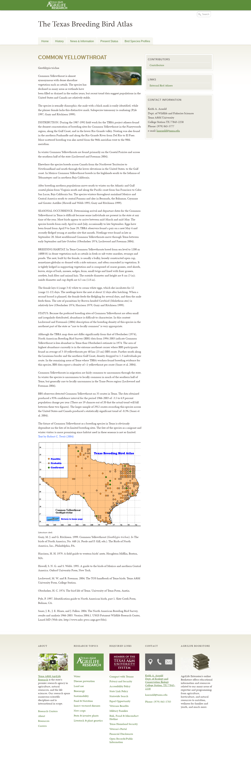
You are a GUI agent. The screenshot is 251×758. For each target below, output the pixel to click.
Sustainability (81, 696)
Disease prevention (84, 681)
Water (77, 676)
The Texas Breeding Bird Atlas (85, 23)
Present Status (109, 41)
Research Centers (48, 711)
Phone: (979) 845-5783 (158, 702)
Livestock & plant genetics (88, 720)
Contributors (157, 65)
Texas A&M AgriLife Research (49, 678)
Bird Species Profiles (137, 41)
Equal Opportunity (119, 701)
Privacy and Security (120, 681)
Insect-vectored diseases (87, 706)
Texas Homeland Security (123, 724)
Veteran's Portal (118, 729)
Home (45, 41)
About (41, 716)
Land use (79, 686)
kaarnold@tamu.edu (168, 131)
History (59, 41)
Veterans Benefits (119, 706)
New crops (80, 711)
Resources (43, 721)
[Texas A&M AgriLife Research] (57, 5)
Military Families (118, 711)
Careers (42, 726)
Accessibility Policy (119, 686)
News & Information (82, 41)
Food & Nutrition (83, 701)
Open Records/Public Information (121, 740)
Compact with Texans (121, 676)
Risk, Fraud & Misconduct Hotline (123, 717)
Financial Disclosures (121, 734)
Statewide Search (118, 696)
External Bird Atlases (161, 85)
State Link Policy (118, 691)
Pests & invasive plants (86, 716)
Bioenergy (79, 691)
